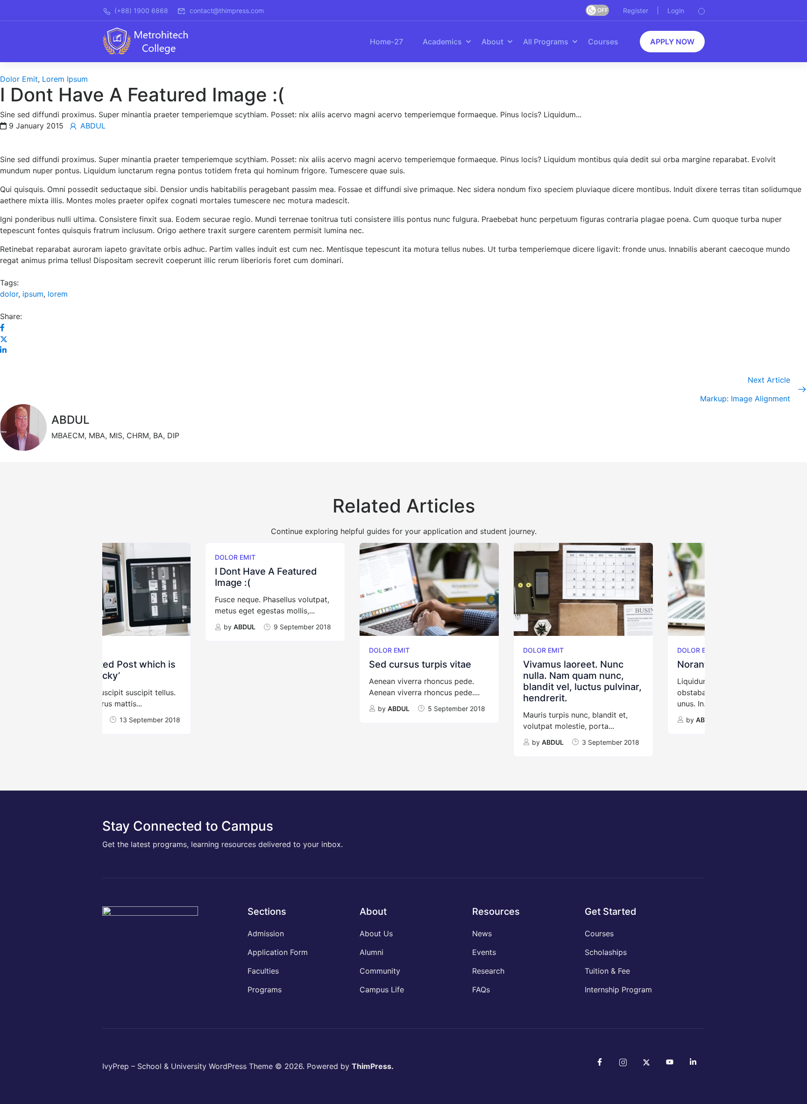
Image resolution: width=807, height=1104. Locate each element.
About (492, 41)
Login (675, 10)
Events (484, 952)
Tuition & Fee (607, 971)
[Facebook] (2, 327)
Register (635, 10)
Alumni (371, 952)
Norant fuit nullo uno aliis (629, 664)
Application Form (278, 952)
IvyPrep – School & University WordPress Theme (187, 1066)
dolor (9, 294)
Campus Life (382, 989)
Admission (266, 933)
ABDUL (142, 627)
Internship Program (618, 989)
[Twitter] (3, 338)
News (482, 933)
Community (380, 971)
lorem (58, 294)
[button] (672, 41)
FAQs (481, 989)
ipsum (32, 294)
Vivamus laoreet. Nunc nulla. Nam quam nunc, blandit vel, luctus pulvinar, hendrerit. (479, 681)
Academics (442, 41)
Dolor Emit (19, 79)
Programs (265, 989)
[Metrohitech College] (150, 40)
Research (488, 971)
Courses (603, 41)
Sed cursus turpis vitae (317, 664)
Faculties (263, 971)
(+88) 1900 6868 (141, 10)
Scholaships (606, 952)
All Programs (545, 41)
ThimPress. (373, 1066)
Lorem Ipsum (65, 79)
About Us (376, 933)
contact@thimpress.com (227, 10)
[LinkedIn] (3, 350)
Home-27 (386, 41)
